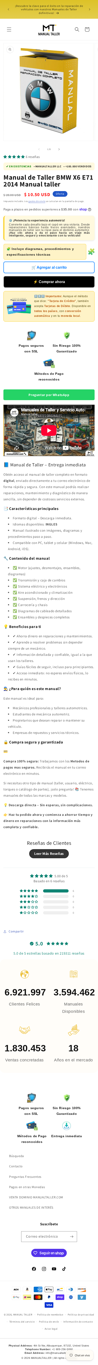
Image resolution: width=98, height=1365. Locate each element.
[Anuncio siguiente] (90, 9)
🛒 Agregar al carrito (49, 267)
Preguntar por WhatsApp (48, 395)
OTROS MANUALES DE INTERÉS (31, 1207)
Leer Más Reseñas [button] (49, 853)
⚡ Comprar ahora (49, 282)
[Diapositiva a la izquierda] (39, 149)
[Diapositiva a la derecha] (59, 149)
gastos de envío (36, 201)
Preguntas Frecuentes (25, 1177)
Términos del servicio (22, 1321)
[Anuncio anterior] (8, 9)
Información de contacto (78, 1321)
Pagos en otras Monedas (27, 1187)
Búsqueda (16, 1156)
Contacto (16, 1166)
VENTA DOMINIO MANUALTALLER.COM (36, 1197)
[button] (9, 29)
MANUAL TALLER (22, 1314)
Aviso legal (51, 1328)
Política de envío (49, 1321)
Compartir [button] (16, 931)
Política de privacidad (81, 1314)
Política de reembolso (50, 1314)
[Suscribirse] (72, 1236)
